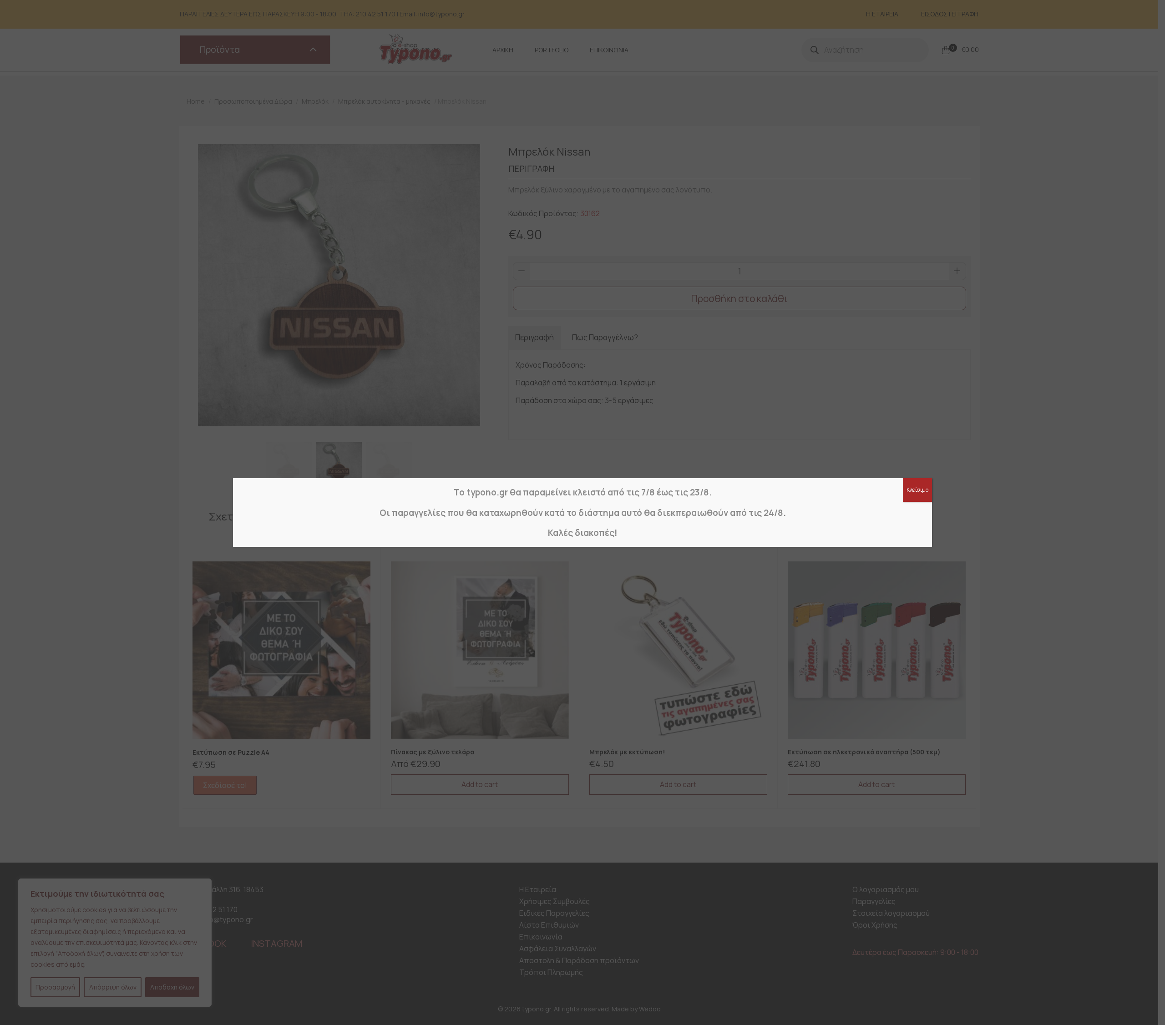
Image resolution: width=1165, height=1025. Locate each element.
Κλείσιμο (917, 490)
